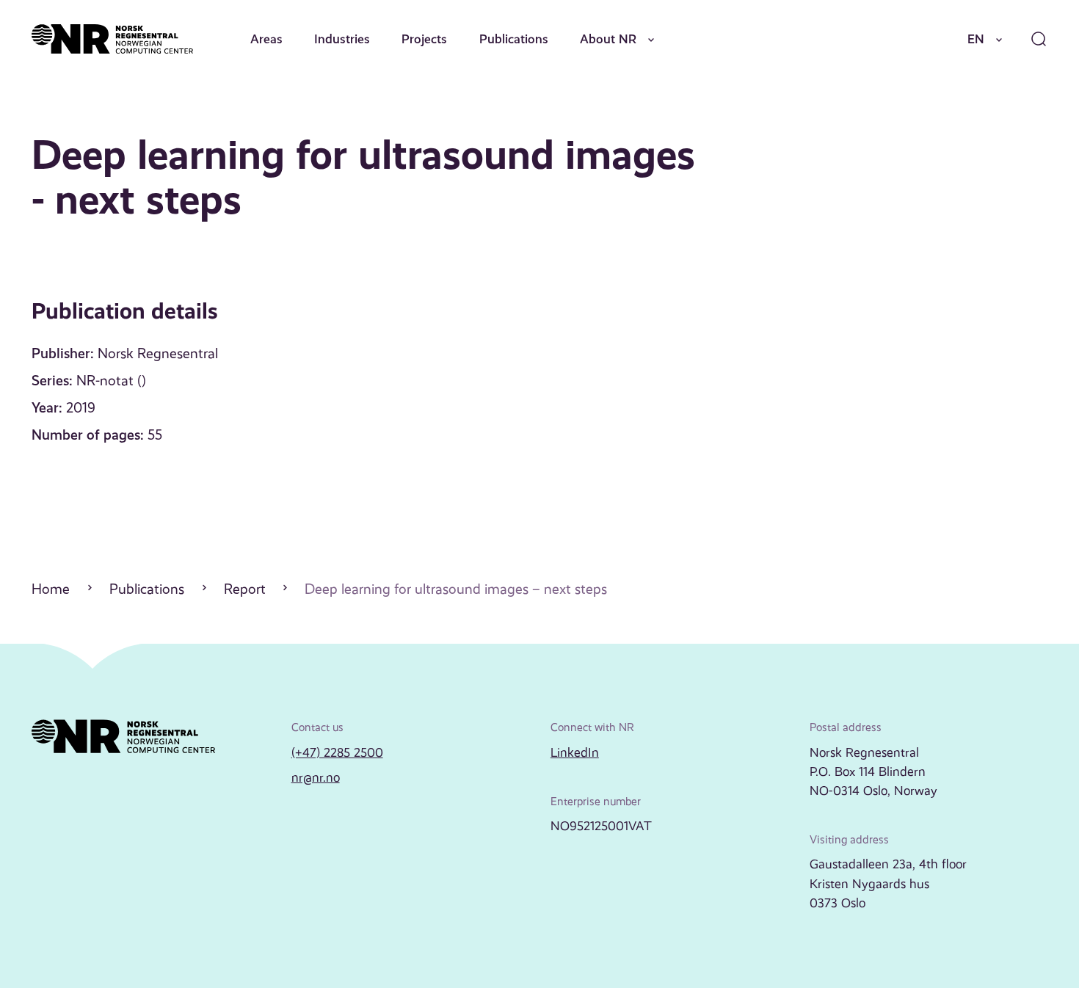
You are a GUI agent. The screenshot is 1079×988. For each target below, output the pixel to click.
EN (975, 39)
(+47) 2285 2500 (337, 752)
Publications (513, 39)
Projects (424, 39)
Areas (266, 39)
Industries (342, 39)
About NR (608, 39)
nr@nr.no (315, 777)
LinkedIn (575, 752)
